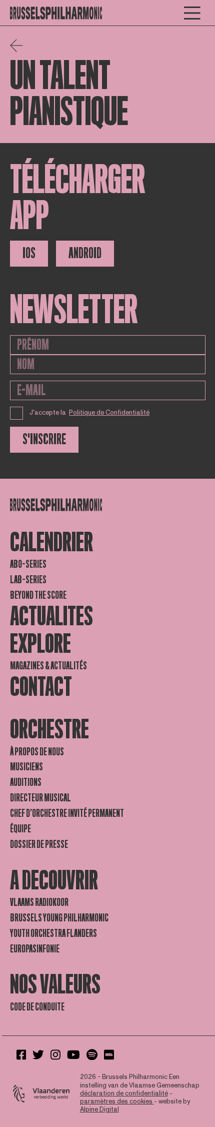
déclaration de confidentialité (124, 1093)
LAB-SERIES (28, 580)
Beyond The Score (38, 595)
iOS (29, 253)
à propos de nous (37, 752)
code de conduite (37, 1007)
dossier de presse (39, 844)
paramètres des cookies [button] (117, 1101)
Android (85, 253)
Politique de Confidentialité (109, 413)
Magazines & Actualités (48, 666)
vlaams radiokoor (39, 902)
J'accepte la (90, 412)
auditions (26, 782)
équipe (20, 829)
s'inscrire (44, 439)
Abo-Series (28, 564)
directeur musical (40, 798)
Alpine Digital (99, 1109)
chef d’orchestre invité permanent (67, 813)
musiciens (26, 767)
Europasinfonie (35, 949)
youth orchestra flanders (53, 933)
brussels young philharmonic (59, 918)
